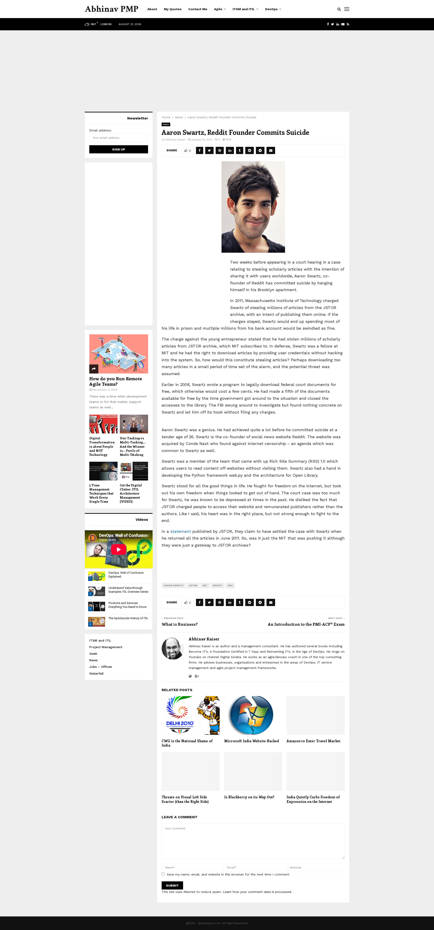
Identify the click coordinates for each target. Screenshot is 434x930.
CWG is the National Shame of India (187, 743)
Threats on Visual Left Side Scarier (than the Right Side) (185, 799)
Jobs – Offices (100, 666)
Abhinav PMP (111, 9)
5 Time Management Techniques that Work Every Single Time (101, 493)
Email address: (100, 130)
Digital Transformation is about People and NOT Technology (102, 446)
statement (180, 531)
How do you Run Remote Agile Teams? (115, 381)
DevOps (271, 9)
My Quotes (173, 9)
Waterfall (96, 673)
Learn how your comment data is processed (257, 892)
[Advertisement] (217, 66)
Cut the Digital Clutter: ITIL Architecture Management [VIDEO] (131, 493)
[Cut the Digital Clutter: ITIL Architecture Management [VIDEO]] (134, 471)
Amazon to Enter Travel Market (313, 741)
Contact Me (197, 9)
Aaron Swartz (173, 585)
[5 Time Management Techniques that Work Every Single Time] (103, 471)
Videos (142, 519)
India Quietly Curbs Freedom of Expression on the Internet (313, 799)
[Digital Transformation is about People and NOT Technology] (103, 424)
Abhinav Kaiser (176, 139)
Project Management (105, 647)
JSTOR (193, 585)
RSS (230, 585)
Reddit (217, 585)
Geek (93, 653)
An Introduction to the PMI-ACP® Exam (306, 624)
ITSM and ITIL (244, 9)
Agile (218, 9)
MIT (205, 585)
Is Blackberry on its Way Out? (249, 797)
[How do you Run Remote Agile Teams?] (118, 353)
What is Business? (180, 624)
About (152, 9)
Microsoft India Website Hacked (251, 741)
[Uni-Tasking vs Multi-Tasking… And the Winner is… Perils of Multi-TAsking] (134, 424)
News (166, 124)
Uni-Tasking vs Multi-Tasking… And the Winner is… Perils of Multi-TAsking (132, 446)
